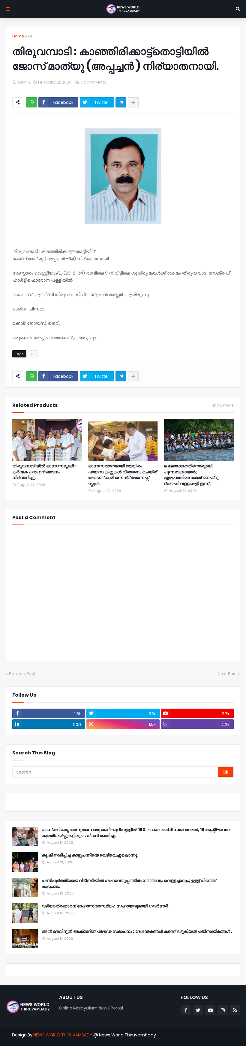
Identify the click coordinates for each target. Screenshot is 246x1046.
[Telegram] (121, 102)
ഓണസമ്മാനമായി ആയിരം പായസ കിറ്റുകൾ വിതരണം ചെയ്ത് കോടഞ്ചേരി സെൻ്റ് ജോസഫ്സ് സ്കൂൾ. (122, 474)
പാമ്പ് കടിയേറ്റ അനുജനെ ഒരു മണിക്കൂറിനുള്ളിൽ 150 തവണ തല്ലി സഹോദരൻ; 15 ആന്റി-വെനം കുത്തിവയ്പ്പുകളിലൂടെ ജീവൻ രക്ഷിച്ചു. (136, 833)
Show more (223, 405)
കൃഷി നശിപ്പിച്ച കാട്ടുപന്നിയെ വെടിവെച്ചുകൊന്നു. (90, 855)
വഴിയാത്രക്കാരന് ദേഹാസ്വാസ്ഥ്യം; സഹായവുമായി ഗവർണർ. (105, 906)
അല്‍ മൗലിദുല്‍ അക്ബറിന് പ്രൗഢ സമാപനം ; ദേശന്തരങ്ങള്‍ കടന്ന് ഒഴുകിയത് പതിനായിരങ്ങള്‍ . (137, 931)
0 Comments (93, 82)
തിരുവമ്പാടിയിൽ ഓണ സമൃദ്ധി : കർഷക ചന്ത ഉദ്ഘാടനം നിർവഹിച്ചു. (44, 471)
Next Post (227, 674)
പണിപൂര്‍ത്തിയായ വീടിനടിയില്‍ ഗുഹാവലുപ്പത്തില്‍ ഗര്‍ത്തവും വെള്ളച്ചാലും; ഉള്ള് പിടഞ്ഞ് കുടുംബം (129, 883)
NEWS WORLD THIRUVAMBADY (62, 1035)
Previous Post (22, 674)
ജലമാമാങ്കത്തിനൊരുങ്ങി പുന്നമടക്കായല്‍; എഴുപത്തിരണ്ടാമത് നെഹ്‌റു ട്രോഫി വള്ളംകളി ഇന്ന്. (191, 474)
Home (18, 36)
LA (30, 36)
